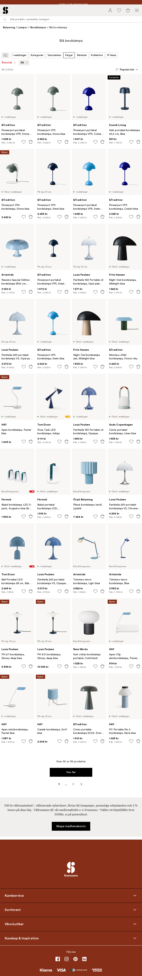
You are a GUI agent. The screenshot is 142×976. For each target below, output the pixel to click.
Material (82, 55)
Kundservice (14, 895)
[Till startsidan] (5, 10)
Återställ (7, 62)
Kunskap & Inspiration (22, 938)
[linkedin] (84, 959)
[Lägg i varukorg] (30, 142)
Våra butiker (14, 924)
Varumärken (54, 55)
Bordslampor (38, 27)
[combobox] (71, 19)
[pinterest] (75, 959)
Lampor (23, 27)
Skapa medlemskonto (71, 826)
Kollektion (97, 55)
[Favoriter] (119, 10)
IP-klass (111, 55)
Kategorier (37, 55)
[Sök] (5, 19)
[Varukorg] (128, 10)
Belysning (9, 27)
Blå (22, 62)
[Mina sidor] (110, 10)
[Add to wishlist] (24, 142)
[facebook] (57, 959)
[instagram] (66, 959)
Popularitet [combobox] (127, 69)
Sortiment (13, 909)
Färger (69, 55)
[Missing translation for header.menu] (136, 10)
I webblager (19, 55)
